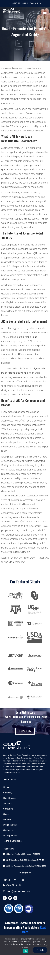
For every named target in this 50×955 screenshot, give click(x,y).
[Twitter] (10, 898)
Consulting (8, 809)
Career (6, 814)
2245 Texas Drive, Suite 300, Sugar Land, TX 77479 (25, 860)
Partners (7, 819)
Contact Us (8, 830)
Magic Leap (31, 336)
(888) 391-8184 (13, 885)
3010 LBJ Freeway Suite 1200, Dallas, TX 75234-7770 (26, 866)
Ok (26, 951)
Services (7, 803)
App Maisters (11, 562)
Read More (15, 772)
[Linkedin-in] (15, 898)
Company (7, 792)
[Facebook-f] (5, 898)
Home (6, 787)
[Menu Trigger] (44, 12)
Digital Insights (10, 825)
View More (25, 872)
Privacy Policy (10, 835)
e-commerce (17, 113)
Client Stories (9, 798)
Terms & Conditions (12, 841)
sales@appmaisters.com (18, 891)
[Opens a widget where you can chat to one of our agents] (40, 950)
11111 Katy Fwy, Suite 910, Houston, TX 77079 (23, 854)
